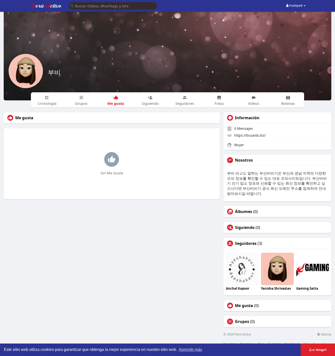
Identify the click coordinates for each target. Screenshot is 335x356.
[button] (113, 5)
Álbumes (243, 212)
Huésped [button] (295, 5)
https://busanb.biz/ (250, 135)
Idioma (325, 334)
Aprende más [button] (190, 349)
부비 (54, 72)
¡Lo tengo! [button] (318, 350)
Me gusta (244, 306)
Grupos (242, 321)
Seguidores (246, 243)
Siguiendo (245, 227)
